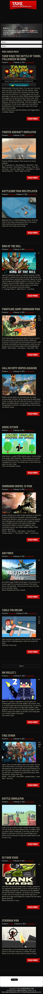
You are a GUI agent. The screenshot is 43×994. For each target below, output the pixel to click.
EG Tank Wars (10, 857)
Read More (10, 34)
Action (10, 135)
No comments (29, 62)
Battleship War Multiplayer (19, 191)
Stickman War (10, 920)
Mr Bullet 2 (9, 672)
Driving (10, 62)
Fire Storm (8, 735)
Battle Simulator (13, 798)
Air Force (7, 553)
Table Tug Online (12, 610)
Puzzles (11, 924)
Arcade (10, 676)
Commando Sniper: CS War (17, 486)
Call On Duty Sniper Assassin (19, 368)
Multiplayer (11, 194)
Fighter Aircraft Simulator (19, 132)
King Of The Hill (11, 246)
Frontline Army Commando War (21, 309)
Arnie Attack (10, 427)
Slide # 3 (6, 28)
